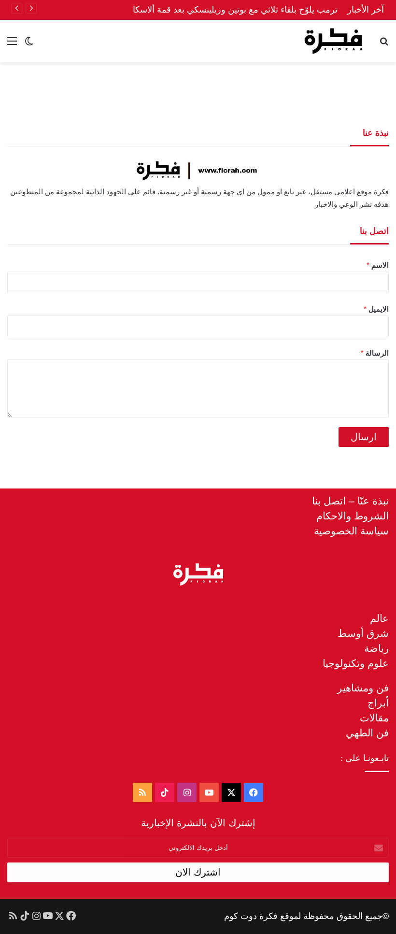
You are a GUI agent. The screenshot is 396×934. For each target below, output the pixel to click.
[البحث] (384, 45)
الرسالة (375, 353)
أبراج (378, 702)
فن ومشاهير (363, 687)
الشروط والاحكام (352, 515)
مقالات (374, 717)
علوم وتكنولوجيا (356, 663)
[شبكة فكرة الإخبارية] (333, 41)
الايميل (376, 309)
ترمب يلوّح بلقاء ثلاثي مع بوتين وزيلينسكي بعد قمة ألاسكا (235, 9)
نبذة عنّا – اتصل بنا (350, 500)
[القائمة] (12, 45)
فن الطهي (367, 732)
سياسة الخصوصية (351, 530)
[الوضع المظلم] (29, 45)
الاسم (378, 265)
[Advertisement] (198, 93)
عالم (379, 618)
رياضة (376, 648)
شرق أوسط (363, 633)
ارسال (364, 436)
